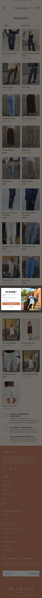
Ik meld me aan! (11, 303)
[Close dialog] (40, 289)
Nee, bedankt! (11, 306)
